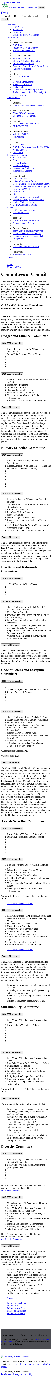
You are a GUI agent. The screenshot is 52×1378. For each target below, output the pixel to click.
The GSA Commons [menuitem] (22, 110)
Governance (12, 37)
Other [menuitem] (15, 142)
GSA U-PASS (19, 144)
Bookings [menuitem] (17, 244)
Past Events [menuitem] (18, 252)
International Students (22, 170)
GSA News (12, 24)
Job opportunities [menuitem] (20, 131)
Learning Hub (19, 191)
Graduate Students (21, 165)
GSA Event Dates (21, 212)
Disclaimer (6, 1374)
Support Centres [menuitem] (20, 176)
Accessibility (27, 1374)
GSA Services (13, 97)
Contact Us (12, 257)
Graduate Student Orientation (26, 220)
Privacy (16, 1374)
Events (10, 207)
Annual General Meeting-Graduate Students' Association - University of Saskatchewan (29, 92)
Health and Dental (15, 267)
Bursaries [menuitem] (17, 103)
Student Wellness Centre (24, 202)
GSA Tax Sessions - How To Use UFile (31, 147)
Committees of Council (23, 63)
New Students (19, 157)
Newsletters (18, 32)
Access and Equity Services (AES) (28, 199)
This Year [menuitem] (17, 218)
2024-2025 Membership (12, 910)
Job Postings (18, 137)
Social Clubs (18, 87)
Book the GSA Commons (24, 116)
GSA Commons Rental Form (26, 246)
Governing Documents (23, 82)
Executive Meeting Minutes (25, 48)
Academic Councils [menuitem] (22, 55)
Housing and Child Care (24, 168)
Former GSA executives (24, 50)
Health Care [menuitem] (18, 121)
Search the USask (12, 16)
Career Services (20, 178)
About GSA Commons (23, 113)
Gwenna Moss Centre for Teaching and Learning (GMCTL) (31, 187)
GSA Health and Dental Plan (26, 123)
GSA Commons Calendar (24, 210)
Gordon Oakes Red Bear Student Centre (31, 184)
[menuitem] (29, 29)
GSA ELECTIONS (22, 76)
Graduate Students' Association (23, 7)
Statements (18, 29)
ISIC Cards (18, 152)
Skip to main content (10, 2)
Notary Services (20, 150)
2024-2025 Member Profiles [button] (20, 949)
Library (16, 194)
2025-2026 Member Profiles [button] (20, 903)
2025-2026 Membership (12, 374)
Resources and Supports (18, 155)
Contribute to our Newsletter (26, 35)
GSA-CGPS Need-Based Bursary (28, 105)
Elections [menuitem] (17, 74)
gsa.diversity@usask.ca (11, 1190)
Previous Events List (22, 254)
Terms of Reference (10, 407)
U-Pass (10, 264)
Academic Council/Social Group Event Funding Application (30, 67)
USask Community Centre (25, 181)
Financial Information (22, 84)
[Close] (2, 11)
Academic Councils (22, 58)
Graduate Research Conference (27, 233)
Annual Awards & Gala (23, 223)
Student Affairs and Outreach (26, 197)
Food (15, 160)
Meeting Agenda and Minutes (26, 61)
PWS (4, 13)
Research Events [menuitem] (20, 228)
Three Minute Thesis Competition (28, 231)
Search (5, 19)
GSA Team (18, 45)
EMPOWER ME (20, 126)
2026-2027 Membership (12, 343)
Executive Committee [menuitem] (22, 42)
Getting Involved (20, 163)
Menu (41, 8)
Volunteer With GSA (22, 134)
